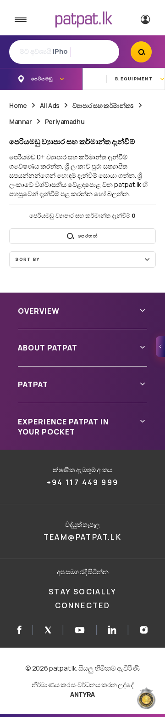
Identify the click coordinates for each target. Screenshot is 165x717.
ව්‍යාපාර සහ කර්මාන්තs (103, 105)
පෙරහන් (88, 236)
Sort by (27, 259)
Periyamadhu (64, 121)
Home (18, 105)
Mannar (20, 121)
